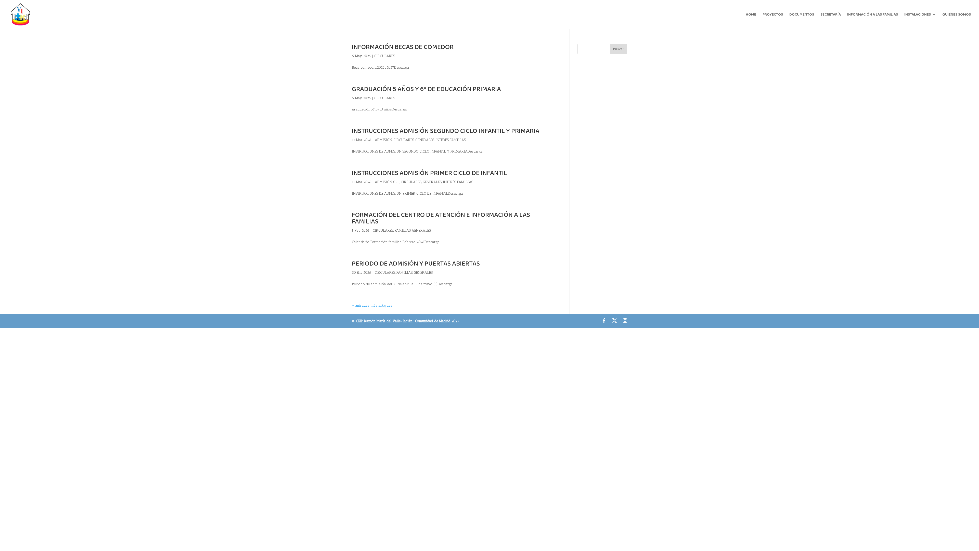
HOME (751, 15)
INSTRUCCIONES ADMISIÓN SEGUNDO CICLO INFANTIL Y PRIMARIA (445, 131)
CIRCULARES (384, 56)
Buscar (618, 49)
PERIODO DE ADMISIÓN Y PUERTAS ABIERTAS (416, 263)
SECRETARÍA (830, 15)
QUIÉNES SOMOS (956, 15)
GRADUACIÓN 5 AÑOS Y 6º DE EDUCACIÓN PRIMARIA (426, 89)
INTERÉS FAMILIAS (450, 140)
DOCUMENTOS (801, 15)
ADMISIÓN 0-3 (387, 182)
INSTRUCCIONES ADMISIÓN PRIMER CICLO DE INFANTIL (429, 173)
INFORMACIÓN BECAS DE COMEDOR (403, 47)
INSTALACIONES (917, 15)
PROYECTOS (773, 15)
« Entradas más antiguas (372, 305)
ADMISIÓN (383, 140)
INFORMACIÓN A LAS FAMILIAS (872, 15)
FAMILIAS (403, 230)
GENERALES (424, 140)
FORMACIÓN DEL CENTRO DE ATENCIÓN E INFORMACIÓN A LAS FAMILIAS (441, 218)
